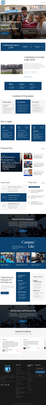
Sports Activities (35, 265)
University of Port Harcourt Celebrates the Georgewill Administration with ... (39, 165)
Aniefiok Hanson (6, 161)
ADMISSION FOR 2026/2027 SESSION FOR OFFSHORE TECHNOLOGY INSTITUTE (37, 197)
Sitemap (28, 384)
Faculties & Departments (7, 109)
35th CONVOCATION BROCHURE (37, 47)
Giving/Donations (30, 388)
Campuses (29, 386)
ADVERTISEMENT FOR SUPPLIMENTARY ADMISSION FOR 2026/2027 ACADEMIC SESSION (37, 203)
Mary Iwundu (37, 154)
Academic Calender (40, 368)
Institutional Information (20, 371)
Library (17, 385)
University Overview (27, 76)
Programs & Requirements (36, 131)
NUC (28, 370)
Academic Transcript (19, 380)
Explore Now (4, 33)
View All (42, 148)
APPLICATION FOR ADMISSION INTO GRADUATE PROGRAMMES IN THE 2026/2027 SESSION (37, 191)
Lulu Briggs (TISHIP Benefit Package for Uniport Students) (20, 388)
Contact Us (40, 375)
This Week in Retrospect (20, 383)
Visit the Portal (5, 130)
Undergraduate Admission (5, 106)
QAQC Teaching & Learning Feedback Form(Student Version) (20, 393)
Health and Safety (30, 375)
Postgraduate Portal (21, 110)
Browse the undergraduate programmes (30, 20)
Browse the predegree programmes (29, 32)
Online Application (22, 130)
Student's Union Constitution (21, 378)
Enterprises (29, 390)
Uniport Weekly (18, 382)
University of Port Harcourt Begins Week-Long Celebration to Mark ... (39, 173)
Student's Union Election (20, 376)
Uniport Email (18, 367)
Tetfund (28, 369)
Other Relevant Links (36, 110)
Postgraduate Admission (22, 105)
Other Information (6, 111)
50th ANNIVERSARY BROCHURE (25, 47)
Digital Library (18, 369)
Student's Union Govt (21, 264)
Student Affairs (4, 264)
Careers (28, 392)
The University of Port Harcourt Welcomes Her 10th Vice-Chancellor (38, 157)
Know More (22, 230)
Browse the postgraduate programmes (29, 26)
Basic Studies (35, 105)
